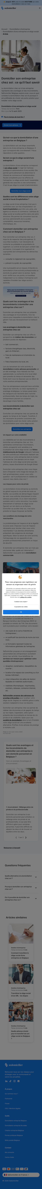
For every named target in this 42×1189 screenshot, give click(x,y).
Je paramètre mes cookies (21, 606)
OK (21, 612)
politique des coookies (26, 597)
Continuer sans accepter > (21, 601)
